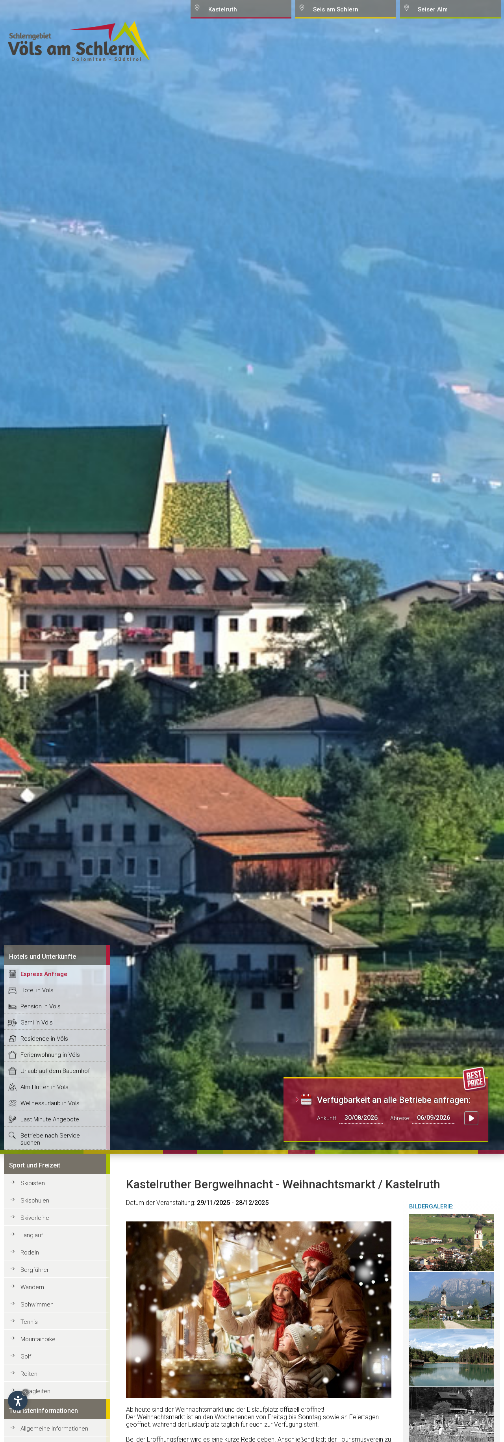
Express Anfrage (43, 974)
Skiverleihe (34, 1217)
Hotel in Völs (37, 990)
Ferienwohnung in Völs (50, 1054)
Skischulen (34, 1200)
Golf (25, 1356)
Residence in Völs (44, 1038)
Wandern (32, 1287)
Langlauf (31, 1235)
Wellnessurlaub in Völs (50, 1103)
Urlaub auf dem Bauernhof (55, 1071)
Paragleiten (35, 1391)
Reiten (28, 1373)
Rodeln (29, 1252)
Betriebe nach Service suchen (50, 1139)
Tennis (29, 1321)
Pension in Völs (40, 1006)
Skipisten (32, 1183)
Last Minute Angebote (49, 1119)
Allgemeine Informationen (54, 1428)
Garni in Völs (36, 1022)
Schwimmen (37, 1304)
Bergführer (34, 1269)
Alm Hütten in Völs (44, 1087)
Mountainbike (38, 1339)
